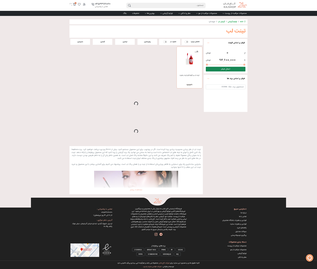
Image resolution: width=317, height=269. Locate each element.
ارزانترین (125, 42)
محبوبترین (80, 42)
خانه (241, 21)
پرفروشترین (147, 42)
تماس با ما (243, 216)
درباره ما (244, 212)
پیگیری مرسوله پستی (239, 235)
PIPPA (140, 254)
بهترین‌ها (151, 13)
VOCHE (180, 250)
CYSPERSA (138, 250)
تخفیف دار (173, 42)
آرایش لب (221, 21)
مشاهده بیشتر (136, 189)
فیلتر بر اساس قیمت (236, 42)
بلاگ (125, 13)
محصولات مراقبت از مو (207, 13)
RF (172, 250)
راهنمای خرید (242, 227)
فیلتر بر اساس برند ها (236, 78)
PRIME (163, 250)
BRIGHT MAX (151, 250)
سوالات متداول (241, 231)
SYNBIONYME (153, 254)
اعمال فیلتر (225, 69)
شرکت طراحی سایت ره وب (152, 266)
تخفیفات (135, 13)
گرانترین (102, 42)
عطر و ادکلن (186, 13)
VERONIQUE (167, 254)
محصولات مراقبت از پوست (236, 13)
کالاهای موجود (195, 42)
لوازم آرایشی (167, 13)
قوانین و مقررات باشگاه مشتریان (234, 220)
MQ (177, 254)
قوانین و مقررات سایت (238, 224)
